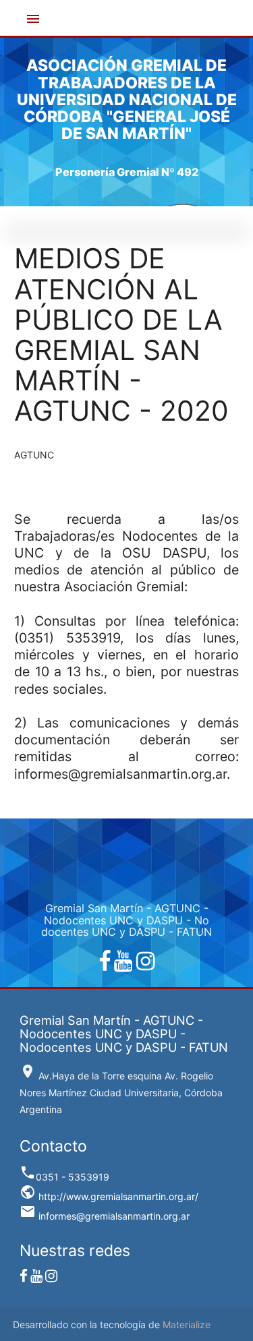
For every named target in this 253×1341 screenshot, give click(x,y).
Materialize (186, 1324)
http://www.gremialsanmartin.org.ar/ (109, 1196)
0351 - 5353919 (64, 1177)
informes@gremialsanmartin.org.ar (105, 1216)
